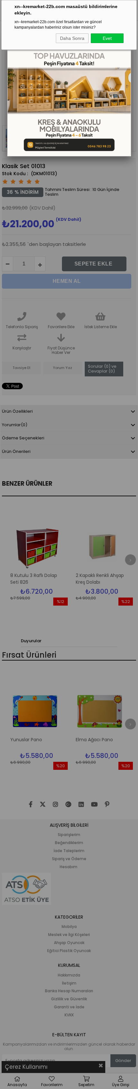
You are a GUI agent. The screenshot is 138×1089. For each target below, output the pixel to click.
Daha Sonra (72, 38)
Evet (107, 38)
